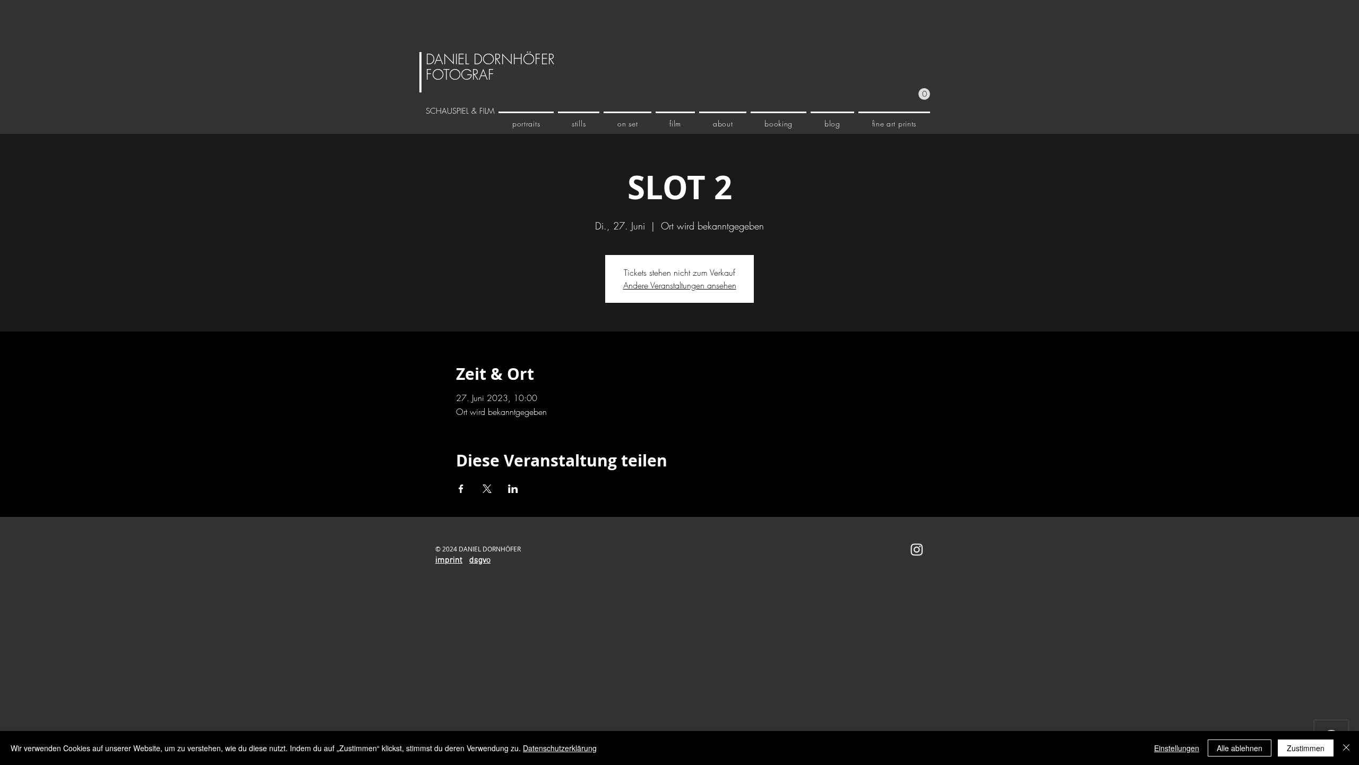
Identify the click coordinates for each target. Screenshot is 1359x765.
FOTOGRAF (460, 75)
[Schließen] (1346, 748)
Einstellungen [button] (1176, 748)
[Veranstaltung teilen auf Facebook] (461, 488)
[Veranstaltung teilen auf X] (487, 488)
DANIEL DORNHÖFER (490, 59)
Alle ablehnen (1239, 748)
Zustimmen (1305, 748)
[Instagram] (917, 549)
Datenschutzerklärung (560, 748)
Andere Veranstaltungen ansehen (679, 285)
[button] (924, 94)
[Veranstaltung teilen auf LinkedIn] (513, 488)
